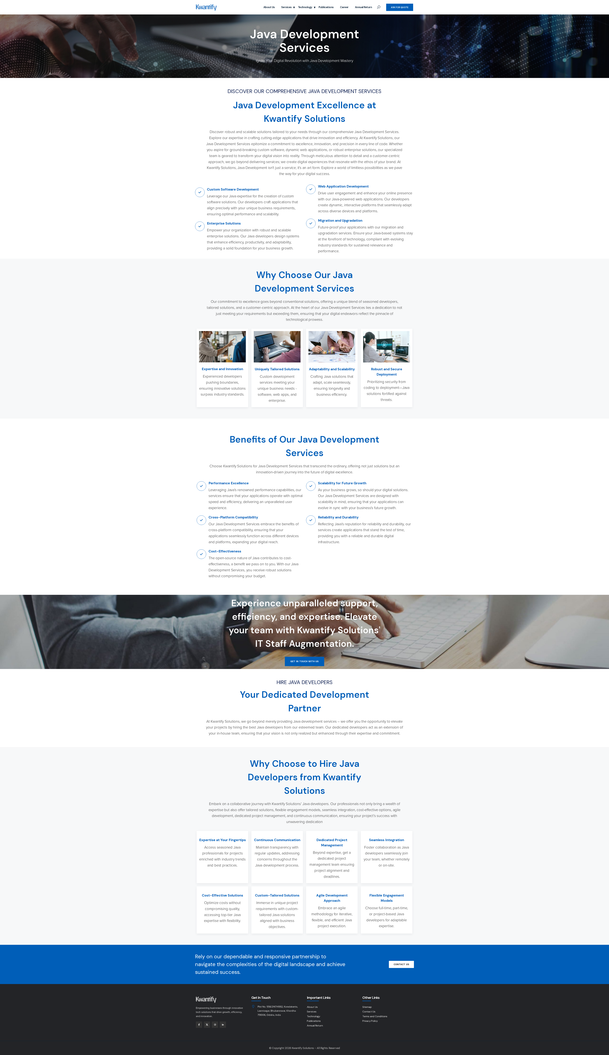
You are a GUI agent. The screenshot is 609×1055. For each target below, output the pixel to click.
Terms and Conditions (374, 1016)
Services (286, 7)
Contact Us (368, 1011)
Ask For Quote (399, 7)
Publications (326, 7)
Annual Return (363, 7)
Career (344, 7)
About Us (269, 7)
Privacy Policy (370, 1021)
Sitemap (367, 1007)
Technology (305, 7)
